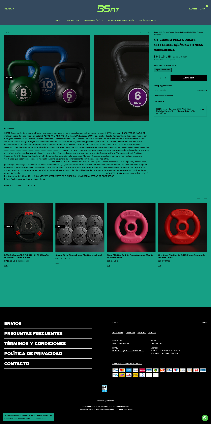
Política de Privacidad (33, 353)
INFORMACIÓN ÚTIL (93, 20)
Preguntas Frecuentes (33, 333)
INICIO (58, 20)
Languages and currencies (127, 363)
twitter (152, 332)
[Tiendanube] (106, 401)
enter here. (110, 410)
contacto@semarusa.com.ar (128, 351)
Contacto (16, 363)
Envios (13, 323)
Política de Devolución (121, 20)
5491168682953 (120, 343)
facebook (130, 332)
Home (156, 32)
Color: (165, 65)
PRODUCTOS (73, 20)
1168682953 (157, 343)
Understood (41, 418)
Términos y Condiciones (35, 343)
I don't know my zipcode (163, 96)
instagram (117, 332)
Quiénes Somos (147, 20)
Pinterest (30, 185)
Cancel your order (125, 410)
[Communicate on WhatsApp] (205, 418)
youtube (142, 332)
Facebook (8, 185)
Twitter (19, 185)
